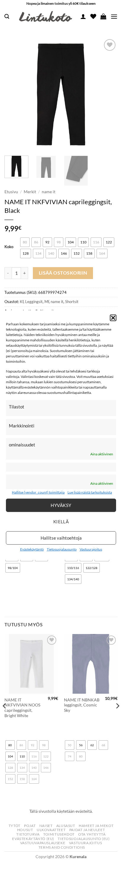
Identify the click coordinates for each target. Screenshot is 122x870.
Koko (8, 247)
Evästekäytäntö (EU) (33, 838)
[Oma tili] (83, 16)
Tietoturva (27, 834)
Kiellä (61, 521)
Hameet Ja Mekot (96, 825)
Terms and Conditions (61, 847)
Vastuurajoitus (91, 549)
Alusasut (65, 825)
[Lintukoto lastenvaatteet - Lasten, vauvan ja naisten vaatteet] (46, 16)
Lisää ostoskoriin (63, 272)
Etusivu (11, 191)
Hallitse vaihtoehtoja (61, 538)
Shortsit (71, 301)
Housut (25, 830)
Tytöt (14, 825)
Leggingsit (34, 301)
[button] (113, 318)
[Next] (107, 94)
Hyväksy (61, 505)
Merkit (30, 191)
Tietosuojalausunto (62, 549)
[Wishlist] (93, 16)
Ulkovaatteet (51, 830)
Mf (46, 301)
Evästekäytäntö (32, 549)
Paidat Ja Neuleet (87, 830)
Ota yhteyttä (91, 834)
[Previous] (14, 94)
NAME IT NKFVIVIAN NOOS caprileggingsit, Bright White (22, 708)
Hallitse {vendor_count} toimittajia (38, 492)
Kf (21, 301)
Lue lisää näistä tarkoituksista (90, 492)
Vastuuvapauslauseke (42, 843)
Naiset (46, 825)
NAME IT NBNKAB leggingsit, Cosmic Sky (81, 705)
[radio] (24, 242)
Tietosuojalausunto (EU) (84, 838)
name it (48, 191)
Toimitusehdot (59, 834)
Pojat (30, 825)
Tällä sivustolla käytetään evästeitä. (61, 811)
